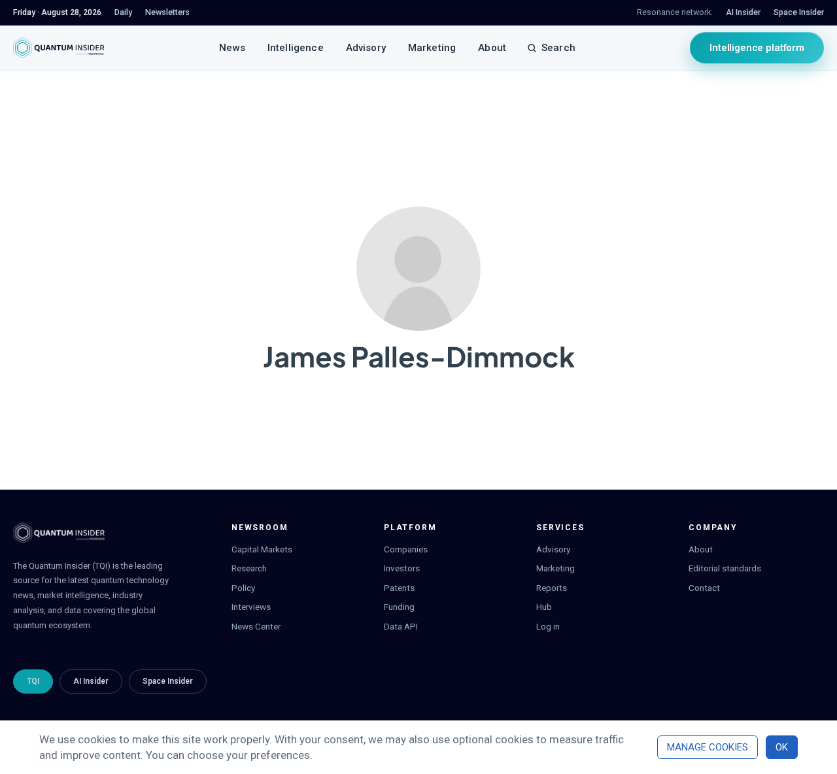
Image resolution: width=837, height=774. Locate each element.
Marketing (432, 48)
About (492, 48)
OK (782, 747)
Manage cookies (707, 747)
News (232, 48)
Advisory (366, 48)
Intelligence (295, 48)
